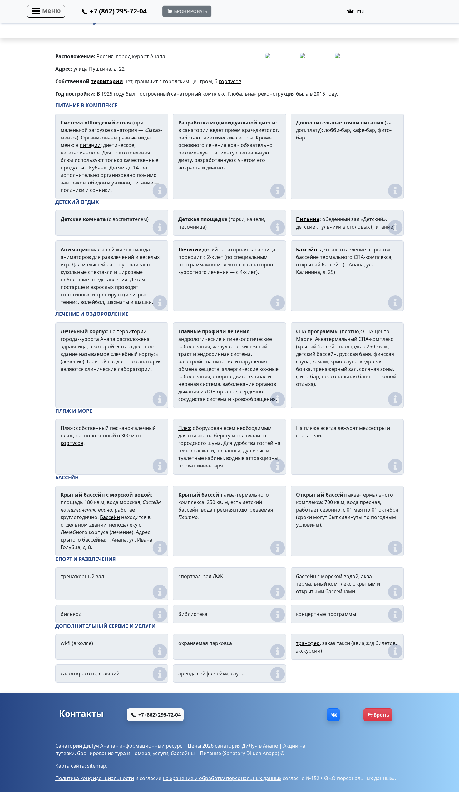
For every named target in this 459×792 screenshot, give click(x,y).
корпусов (230, 81)
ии (97, 145)
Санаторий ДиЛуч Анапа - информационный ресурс (118, 745)
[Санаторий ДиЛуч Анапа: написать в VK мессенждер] (304, 715)
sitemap (96, 765)
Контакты (81, 713)
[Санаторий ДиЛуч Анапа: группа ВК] (333, 714)
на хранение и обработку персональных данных (222, 778)
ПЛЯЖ (63, 410)
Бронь (381, 714)
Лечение (189, 249)
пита (85, 145)
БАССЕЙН (67, 477)
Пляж (184, 428)
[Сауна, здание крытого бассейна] (385, 63)
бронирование (95, 753)
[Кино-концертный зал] (351, 63)
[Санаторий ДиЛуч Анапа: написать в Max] (264, 13)
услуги (160, 753)
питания (223, 361)
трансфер (308, 643)
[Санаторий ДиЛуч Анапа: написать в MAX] (244, 715)
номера (140, 753)
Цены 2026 (201, 745)
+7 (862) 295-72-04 (159, 714)
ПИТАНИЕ (67, 105)
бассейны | (185, 753)
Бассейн (306, 249)
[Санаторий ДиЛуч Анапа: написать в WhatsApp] (234, 13)
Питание (307, 219)
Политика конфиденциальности (94, 778)
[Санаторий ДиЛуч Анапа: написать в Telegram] (293, 13)
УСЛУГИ (145, 626)
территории (107, 81)
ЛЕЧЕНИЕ (67, 313)
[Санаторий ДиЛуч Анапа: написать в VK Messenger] (323, 13)
